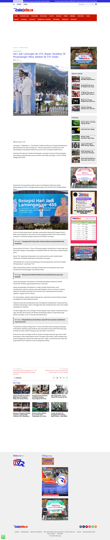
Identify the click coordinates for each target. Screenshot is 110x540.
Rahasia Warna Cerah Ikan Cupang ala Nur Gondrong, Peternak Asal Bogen (88, 122)
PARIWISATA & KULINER (44, 19)
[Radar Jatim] (23, 10)
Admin (18, 59)
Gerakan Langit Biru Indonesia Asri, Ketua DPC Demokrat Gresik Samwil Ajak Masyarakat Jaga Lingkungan (88, 108)
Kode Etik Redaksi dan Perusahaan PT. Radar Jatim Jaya (59, 532)
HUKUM (66, 16)
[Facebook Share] (54, 378)
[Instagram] (89, 526)
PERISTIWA (81, 16)
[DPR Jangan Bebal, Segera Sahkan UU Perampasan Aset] (59, 389)
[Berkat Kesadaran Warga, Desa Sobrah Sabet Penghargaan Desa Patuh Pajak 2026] (40, 407)
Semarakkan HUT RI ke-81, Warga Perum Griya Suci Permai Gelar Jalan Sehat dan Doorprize (87, 86)
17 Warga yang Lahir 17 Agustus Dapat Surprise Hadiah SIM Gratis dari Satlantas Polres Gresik (87, 93)
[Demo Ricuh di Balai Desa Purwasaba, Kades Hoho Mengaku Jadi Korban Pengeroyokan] (76, 160)
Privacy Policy (51, 533)
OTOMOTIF (32, 19)
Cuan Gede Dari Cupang (87, 129)
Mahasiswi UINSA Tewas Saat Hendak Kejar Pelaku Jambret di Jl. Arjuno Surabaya (56, 370)
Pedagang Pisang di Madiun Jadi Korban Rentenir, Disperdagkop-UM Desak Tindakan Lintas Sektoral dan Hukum (40, 397)
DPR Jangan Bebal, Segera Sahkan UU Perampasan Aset (59, 396)
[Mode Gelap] (96, 4)
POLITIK (51, 16)
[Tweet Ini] (57, 378)
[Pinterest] (86, 526)
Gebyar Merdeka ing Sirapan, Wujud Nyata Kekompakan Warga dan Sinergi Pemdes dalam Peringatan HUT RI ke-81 (21, 397)
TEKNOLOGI (65, 19)
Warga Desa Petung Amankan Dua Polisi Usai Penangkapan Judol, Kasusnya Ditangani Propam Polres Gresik (88, 100)
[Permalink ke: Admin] (14, 60)
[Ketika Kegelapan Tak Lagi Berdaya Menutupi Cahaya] (76, 152)
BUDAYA (16, 19)
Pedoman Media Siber (89, 532)
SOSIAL (88, 16)
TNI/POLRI (74, 19)
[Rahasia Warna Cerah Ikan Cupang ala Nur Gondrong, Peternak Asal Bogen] (76, 123)
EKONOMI (58, 16)
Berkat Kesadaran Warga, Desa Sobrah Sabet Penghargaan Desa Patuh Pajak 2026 (39, 414)
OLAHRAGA (24, 19)
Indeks (25, 4)
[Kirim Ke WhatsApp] (67, 378)
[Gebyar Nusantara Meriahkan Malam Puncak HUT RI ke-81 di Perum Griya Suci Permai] (76, 79)
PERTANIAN (56, 19)
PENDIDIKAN (34, 16)
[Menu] (14, 4)
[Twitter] (83, 526)
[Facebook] (80, 526)
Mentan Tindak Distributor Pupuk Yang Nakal (87, 137)
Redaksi (19, 4)
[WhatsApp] (92, 526)
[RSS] (95, 526)
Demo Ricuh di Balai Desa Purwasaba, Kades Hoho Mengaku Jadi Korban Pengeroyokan (88, 159)
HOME (16, 16)
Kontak (79, 532)
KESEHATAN (43, 16)
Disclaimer (60, 533)
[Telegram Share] (63, 378)
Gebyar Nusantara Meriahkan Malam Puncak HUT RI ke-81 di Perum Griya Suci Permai (88, 78)
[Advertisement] (55, 33)
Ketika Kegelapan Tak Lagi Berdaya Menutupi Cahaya (87, 152)
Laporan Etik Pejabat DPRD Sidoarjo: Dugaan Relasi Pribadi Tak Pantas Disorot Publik (88, 144)
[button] (92, 4)
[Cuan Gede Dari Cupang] (76, 131)
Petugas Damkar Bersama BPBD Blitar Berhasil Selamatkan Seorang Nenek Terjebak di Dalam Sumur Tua (60, 1)
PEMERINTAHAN (24, 16)
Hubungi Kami (25, 532)
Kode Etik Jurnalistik (36, 532)
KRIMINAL (72, 16)
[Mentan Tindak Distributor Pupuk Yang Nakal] (76, 138)
